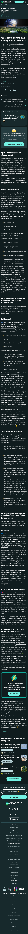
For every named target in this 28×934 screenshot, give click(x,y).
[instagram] (15, 809)
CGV (14, 908)
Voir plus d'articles (13, 779)
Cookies (14, 912)
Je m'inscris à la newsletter (14, 144)
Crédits (14, 926)
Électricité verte (14, 827)
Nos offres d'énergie (14, 825)
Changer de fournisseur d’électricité (14, 838)
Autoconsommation (14, 872)
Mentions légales (14, 919)
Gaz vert (14, 830)
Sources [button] (5, 731)
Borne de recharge (14, 856)
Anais (5, 752)
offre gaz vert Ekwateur (11, 701)
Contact (14, 905)
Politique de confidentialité (14, 915)
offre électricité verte (11, 656)
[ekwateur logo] (6, 2)
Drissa (5, 773)
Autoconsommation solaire (14, 843)
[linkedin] (18, 809)
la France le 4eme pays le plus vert (13, 618)
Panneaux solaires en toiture (14, 846)
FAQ (14, 901)
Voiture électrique (14, 875)
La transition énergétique (11, 455)
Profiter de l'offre (7, 16)
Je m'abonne (14, 797)
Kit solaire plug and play (14, 848)
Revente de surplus (14, 851)
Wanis (4, 81)
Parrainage (14, 883)
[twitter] (12, 809)
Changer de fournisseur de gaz (14, 840)
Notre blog (13, 862)
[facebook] (9, 809)
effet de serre (19, 263)
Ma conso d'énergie (14, 864)
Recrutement (14, 922)
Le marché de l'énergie (14, 870)
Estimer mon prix (14, 693)
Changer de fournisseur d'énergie (14, 835)
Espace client (14, 880)
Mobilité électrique (14, 854)
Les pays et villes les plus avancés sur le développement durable (12, 326)
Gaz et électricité (14, 832)
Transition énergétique (14, 867)
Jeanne (7, 120)
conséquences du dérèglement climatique (13, 74)
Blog (2, 4)
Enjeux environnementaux (11, 4)
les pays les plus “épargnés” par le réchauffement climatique (13, 545)
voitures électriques (18, 474)
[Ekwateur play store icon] (14, 818)
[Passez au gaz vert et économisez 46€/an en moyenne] (14, 12)
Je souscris (19, 1)
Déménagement (14, 878)
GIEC (2, 49)
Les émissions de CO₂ (10, 446)
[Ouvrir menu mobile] (25, 2)
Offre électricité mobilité (14, 859)
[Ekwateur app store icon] (14, 814)
